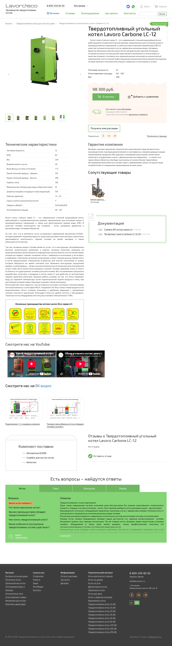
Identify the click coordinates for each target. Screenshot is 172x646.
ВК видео (43, 385)
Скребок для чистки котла (40, 457)
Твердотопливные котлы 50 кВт (102, 621)
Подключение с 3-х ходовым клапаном (22, 424)
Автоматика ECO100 (36, 453)
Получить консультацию (104, 128)
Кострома (79, 5)
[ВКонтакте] (109, 136)
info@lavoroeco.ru (137, 581)
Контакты (37, 590)
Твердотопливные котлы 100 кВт (102, 625)
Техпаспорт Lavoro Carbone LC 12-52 (122, 234)
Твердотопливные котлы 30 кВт (102, 615)
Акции (35, 583)
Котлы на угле (94, 583)
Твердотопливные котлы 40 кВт (102, 618)
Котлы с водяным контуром (100, 597)
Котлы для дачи (95, 594)
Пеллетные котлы (13, 580)
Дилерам (65, 583)
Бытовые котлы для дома (16, 576)
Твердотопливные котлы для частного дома (35, 23)
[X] (115, 136)
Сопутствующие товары (15, 597)
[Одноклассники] (103, 136)
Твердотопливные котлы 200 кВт (102, 632)
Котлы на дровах (95, 580)
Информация (68, 572)
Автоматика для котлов (15, 601)
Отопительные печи (14, 594)
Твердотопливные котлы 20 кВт (102, 611)
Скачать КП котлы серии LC (118, 229)
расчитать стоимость (138, 114)
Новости (36, 580)
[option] (44, 61)
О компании (38, 576)
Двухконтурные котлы (97, 587)
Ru (136, 602)
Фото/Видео (38, 587)
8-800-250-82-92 (140, 573)
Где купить (65, 580)
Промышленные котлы (15, 583)
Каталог (8, 23)
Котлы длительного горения (100, 576)
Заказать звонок (137, 577)
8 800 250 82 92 (55, 5)
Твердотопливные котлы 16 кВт (102, 608)
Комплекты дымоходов (15, 604)
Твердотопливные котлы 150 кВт (102, 628)
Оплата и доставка (69, 576)
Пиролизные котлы (96, 590)
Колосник (31, 462)
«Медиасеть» (155, 636)
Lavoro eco (38, 572)
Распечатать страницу (157, 136)
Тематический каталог (100, 572)
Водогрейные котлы (97, 601)
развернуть (65, 536)
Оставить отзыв (102, 456)
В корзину (108, 96)
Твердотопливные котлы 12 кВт (102, 604)
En (131, 602)
